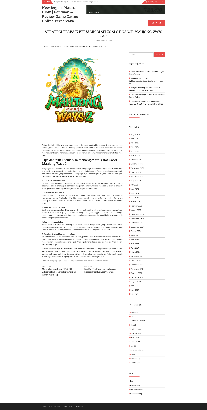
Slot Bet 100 (136, 333)
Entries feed (135, 385)
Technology (135, 359)
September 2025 (137, 176)
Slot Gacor (135, 337)
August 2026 (136, 134)
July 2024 (134, 235)
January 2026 (136, 160)
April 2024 (135, 248)
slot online (103, 261)
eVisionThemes (79, 406)
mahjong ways (55, 261)
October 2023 (136, 273)
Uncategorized (136, 363)
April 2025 (135, 197)
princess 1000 (76, 237)
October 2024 (136, 223)
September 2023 (137, 277)
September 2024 (137, 227)
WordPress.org (136, 394)
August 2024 (136, 231)
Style (133, 354)
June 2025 (135, 189)
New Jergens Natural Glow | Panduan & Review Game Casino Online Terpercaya (60, 14)
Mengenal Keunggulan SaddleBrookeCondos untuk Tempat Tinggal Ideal (146, 81)
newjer (110, 40)
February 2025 (136, 206)
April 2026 (135, 151)
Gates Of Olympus (138, 321)
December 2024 (137, 214)
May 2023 (135, 294)
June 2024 (135, 239)
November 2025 (137, 168)
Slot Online (135, 342)
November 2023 (137, 269)
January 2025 (136, 210)
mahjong (119, 145)
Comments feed (136, 389)
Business (134, 312)
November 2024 (137, 218)
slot (89, 261)
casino (133, 316)
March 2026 (135, 155)
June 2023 (135, 290)
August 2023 (136, 281)
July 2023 (134, 286)
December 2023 (137, 265)
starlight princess (137, 350)
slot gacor (95, 261)
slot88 (133, 346)
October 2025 (136, 172)
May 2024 (135, 244)
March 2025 (135, 202)
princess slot (82, 261)
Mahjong (73, 261)
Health (133, 325)
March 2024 (135, 252)
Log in (132, 381)
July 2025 (134, 185)
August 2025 (136, 181)
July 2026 (134, 139)
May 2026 (135, 147)
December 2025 (137, 164)
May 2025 (135, 193)
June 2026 (135, 143)
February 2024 (136, 256)
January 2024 (136, 260)
